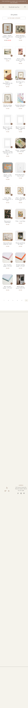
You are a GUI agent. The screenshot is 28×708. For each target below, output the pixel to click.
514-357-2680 (21, 490)
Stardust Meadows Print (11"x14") (20, 105)
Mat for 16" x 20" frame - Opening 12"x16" (20, 128)
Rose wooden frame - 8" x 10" (7, 265)
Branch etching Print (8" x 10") (8, 105)
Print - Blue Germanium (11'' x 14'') (8, 199)
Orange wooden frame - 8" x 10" (20, 265)
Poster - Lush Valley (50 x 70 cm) (8, 176)
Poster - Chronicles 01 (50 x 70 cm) (7, 83)
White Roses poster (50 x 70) (20, 287)
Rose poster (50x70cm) (7, 221)
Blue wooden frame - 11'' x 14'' (7, 287)
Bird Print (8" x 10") (20, 82)
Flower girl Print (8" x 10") (20, 243)
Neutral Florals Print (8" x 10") (7, 243)
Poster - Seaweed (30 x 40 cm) (20, 150)
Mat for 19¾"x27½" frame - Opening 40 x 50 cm (8, 152)
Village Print (7, 59)
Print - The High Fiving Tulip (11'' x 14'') (20, 199)
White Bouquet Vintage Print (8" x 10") (20, 37)
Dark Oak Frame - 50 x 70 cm (20, 175)
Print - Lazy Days (20, 221)
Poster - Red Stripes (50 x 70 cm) (20, 60)
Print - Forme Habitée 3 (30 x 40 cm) (8, 37)
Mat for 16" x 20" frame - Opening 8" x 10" (7, 128)
